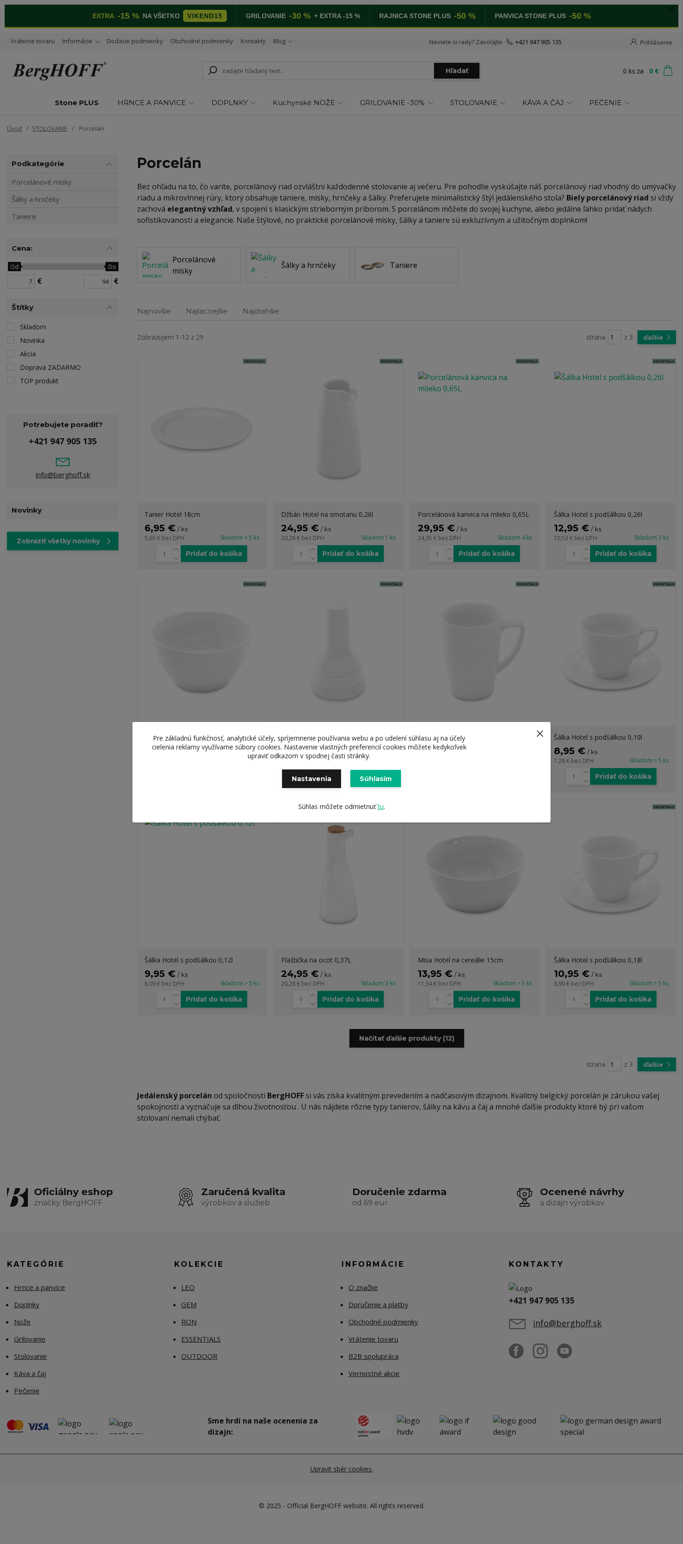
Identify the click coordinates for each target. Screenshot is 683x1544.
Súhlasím (376, 779)
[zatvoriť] (540, 731)
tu (381, 806)
